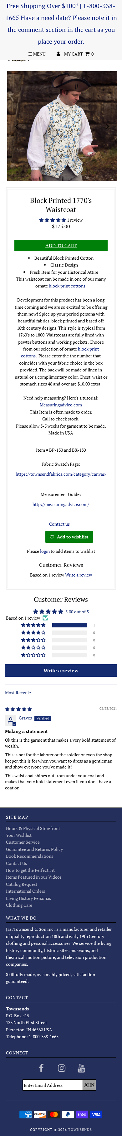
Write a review (78, 575)
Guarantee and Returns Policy (34, 849)
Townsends (80, 1129)
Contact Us (16, 863)
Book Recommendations (29, 856)
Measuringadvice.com (61, 405)
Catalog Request (21, 884)
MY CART (79, 54)
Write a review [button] (61, 670)
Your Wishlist (19, 835)
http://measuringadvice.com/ (61, 504)
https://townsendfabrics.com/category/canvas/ (61, 474)
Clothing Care (19, 905)
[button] (53, 220)
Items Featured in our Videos (34, 877)
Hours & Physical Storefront (33, 828)
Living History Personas (28, 898)
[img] (18, 709)
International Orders (25, 891)
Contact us (59, 524)
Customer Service (23, 842)
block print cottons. (68, 286)
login (45, 551)
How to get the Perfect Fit (30, 870)
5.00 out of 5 (77, 612)
